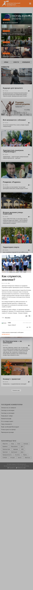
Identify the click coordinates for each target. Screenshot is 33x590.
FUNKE (9, 322)
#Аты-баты (7, 317)
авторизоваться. (6, 334)
